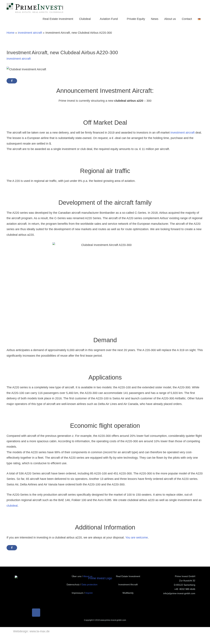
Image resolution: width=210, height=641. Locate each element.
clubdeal (12, 505)
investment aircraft (19, 58)
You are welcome (136, 537)
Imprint (89, 593)
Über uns (76, 576)
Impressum (77, 593)
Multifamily (128, 593)
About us (170, 19)
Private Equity (136, 19)
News (154, 19)
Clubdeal (85, 19)
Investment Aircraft (128, 584)
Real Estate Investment (58, 19)
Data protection (89, 584)
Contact (187, 19)
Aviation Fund (109, 19)
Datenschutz (73, 584)
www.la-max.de (40, 631)
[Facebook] (36, 612)
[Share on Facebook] (12, 80)
